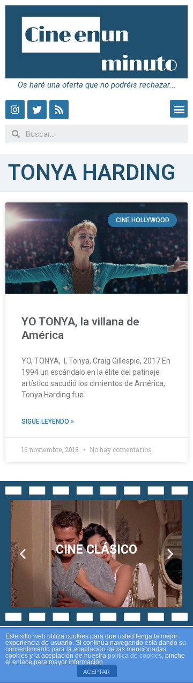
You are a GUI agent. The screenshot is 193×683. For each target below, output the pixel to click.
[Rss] (59, 109)
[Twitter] (37, 109)
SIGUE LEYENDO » (47, 421)
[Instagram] (15, 109)
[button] (179, 109)
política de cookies (135, 655)
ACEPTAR (96, 672)
